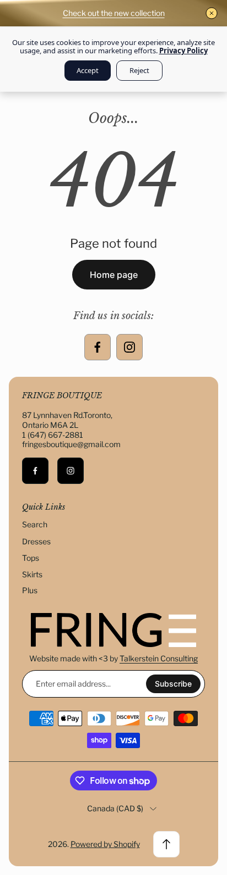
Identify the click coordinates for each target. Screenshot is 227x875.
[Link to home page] (113, 630)
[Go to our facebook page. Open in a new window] (97, 347)
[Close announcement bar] (211, 13)
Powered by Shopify (105, 844)
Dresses (36, 541)
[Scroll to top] (166, 844)
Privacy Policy (183, 50)
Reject (139, 70)
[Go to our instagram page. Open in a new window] (129, 347)
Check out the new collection (114, 13)
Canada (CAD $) (115, 808)
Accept (88, 70)
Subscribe (173, 683)
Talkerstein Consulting (159, 658)
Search (34, 524)
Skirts (32, 574)
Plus (29, 590)
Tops (30, 557)
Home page (114, 274)
